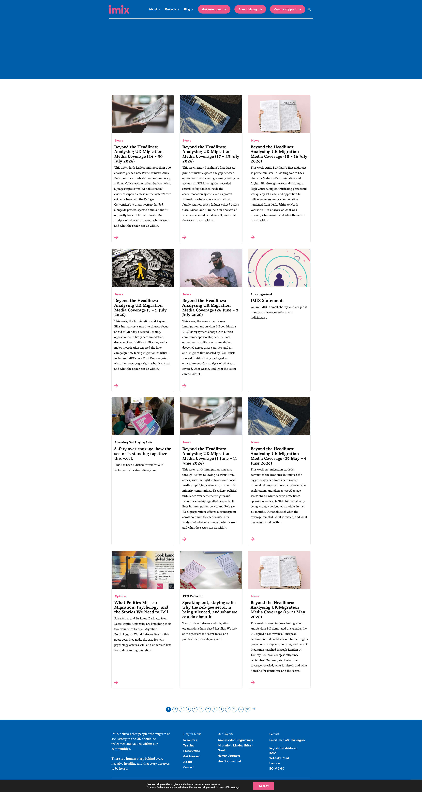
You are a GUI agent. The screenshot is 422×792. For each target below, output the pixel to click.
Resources (190, 740)
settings (235, 787)
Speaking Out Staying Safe (133, 442)
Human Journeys (229, 755)
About (187, 761)
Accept (263, 786)
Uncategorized (261, 294)
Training (189, 745)
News (119, 140)
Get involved (191, 756)
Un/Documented (229, 761)
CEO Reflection (193, 596)
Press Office (191, 751)
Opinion (120, 596)
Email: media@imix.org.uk (287, 740)
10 (227, 709)
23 (247, 709)
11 (234, 709)
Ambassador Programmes (235, 740)
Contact (188, 767)
